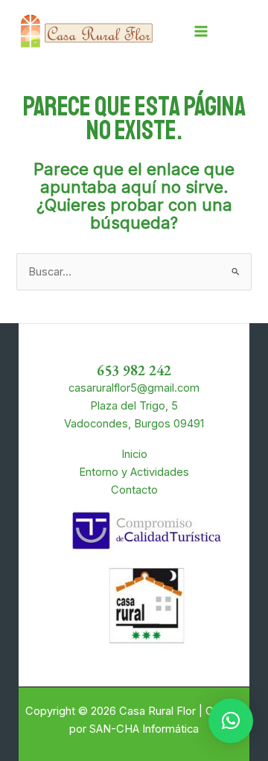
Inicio (134, 454)
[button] (230, 720)
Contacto (134, 490)
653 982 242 (134, 370)
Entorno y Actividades (134, 472)
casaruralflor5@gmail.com (134, 388)
